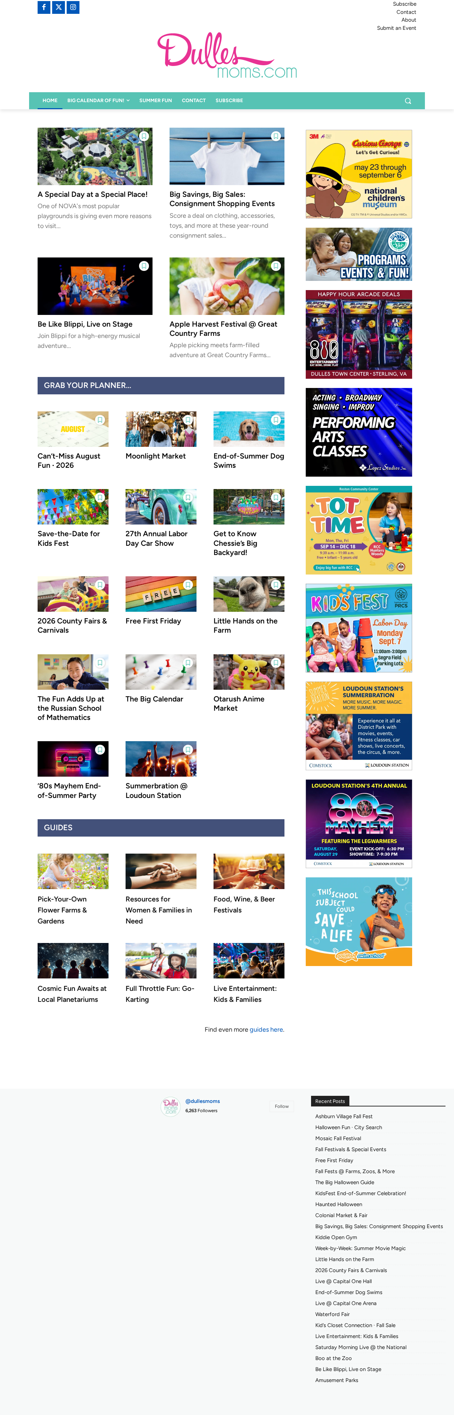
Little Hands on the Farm (344, 1259)
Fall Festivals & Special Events (350, 1149)
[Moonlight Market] (161, 429)
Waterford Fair (332, 1314)
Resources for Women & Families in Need (159, 910)
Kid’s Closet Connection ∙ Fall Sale (355, 1325)
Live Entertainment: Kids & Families (356, 1336)
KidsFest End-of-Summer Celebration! (360, 1193)
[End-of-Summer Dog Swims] (249, 429)
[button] (407, 100)
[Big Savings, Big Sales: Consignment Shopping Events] (227, 156)
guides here (266, 1029)
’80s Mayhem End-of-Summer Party (69, 790)
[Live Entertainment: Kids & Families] (249, 960)
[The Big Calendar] (161, 672)
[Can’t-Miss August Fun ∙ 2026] (73, 429)
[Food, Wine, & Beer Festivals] (249, 871)
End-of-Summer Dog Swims (348, 1292)
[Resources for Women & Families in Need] (161, 871)
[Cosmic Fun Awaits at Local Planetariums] (73, 960)
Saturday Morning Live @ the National (360, 1347)
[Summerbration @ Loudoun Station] (161, 759)
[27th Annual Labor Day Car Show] (161, 507)
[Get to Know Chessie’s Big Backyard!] (249, 507)
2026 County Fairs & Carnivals (351, 1270)
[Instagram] (73, 7)
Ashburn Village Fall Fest (344, 1116)
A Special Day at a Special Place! (93, 194)
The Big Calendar (154, 698)
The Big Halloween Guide (344, 1182)
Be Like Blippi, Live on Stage (85, 324)
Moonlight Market (156, 455)
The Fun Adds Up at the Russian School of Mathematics (71, 708)
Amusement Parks (336, 1380)
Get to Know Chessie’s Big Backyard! (236, 543)
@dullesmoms (203, 1101)
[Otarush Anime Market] (249, 672)
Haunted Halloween (338, 1204)
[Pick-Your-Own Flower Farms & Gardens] (73, 871)
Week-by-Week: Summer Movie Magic (360, 1248)
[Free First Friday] (161, 594)
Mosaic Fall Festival (338, 1138)
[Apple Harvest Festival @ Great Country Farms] (227, 286)
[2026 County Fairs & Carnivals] (73, 594)
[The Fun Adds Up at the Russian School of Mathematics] (73, 672)
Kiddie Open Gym (336, 1237)
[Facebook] (44, 7)
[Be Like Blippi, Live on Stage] (95, 286)
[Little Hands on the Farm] (249, 594)
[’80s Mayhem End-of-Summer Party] (73, 759)
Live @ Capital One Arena (346, 1303)
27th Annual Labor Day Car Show (157, 538)
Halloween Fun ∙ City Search (348, 1127)
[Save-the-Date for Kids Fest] (73, 507)
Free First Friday (153, 620)
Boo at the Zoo (333, 1358)
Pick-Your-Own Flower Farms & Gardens (62, 910)
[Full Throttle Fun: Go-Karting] (161, 960)
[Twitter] (58, 7)
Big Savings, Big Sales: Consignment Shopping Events (222, 199)
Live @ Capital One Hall (343, 1281)
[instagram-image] (181, 1144)
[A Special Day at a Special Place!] (95, 156)
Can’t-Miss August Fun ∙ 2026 (69, 460)
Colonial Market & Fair (341, 1215)
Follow (282, 1106)
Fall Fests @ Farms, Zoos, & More (355, 1171)
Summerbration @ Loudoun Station (157, 790)
